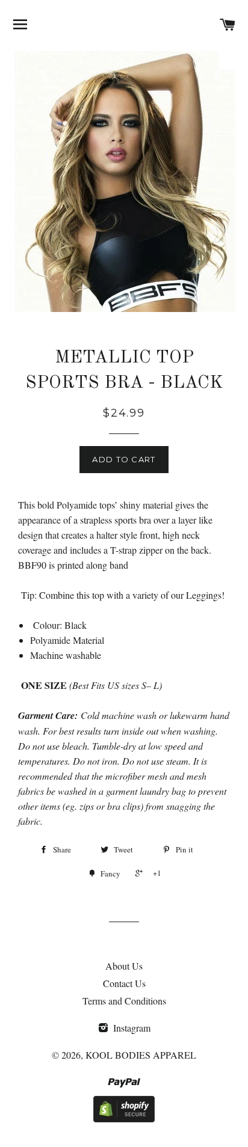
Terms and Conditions (124, 1000)
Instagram (130, 1027)
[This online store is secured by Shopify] (124, 1118)
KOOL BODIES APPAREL (140, 1054)
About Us (124, 965)
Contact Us (124, 983)
